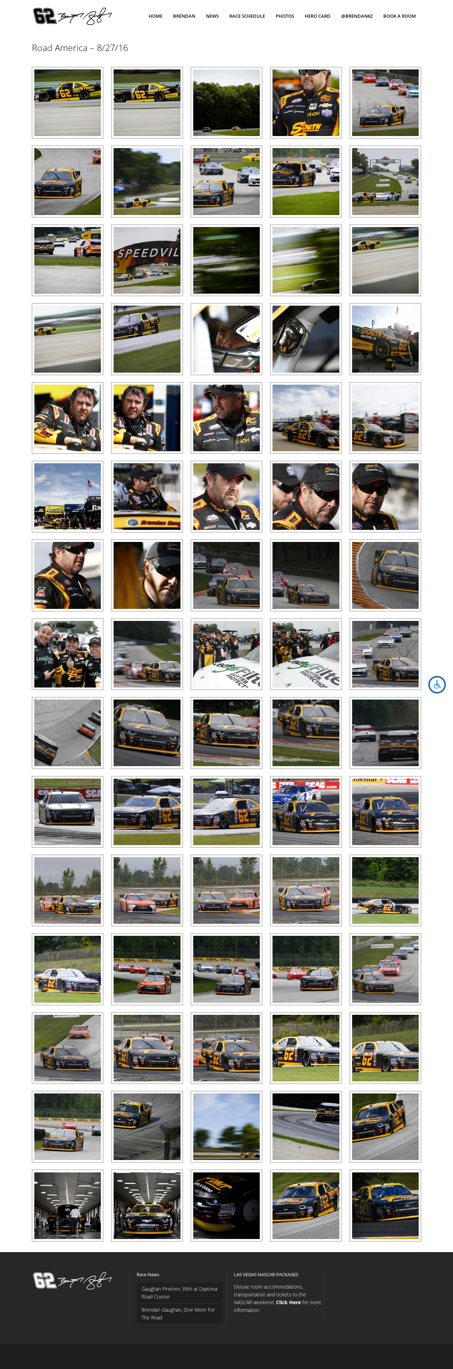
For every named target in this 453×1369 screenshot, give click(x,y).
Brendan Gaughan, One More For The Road (178, 1313)
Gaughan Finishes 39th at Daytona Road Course (179, 1292)
